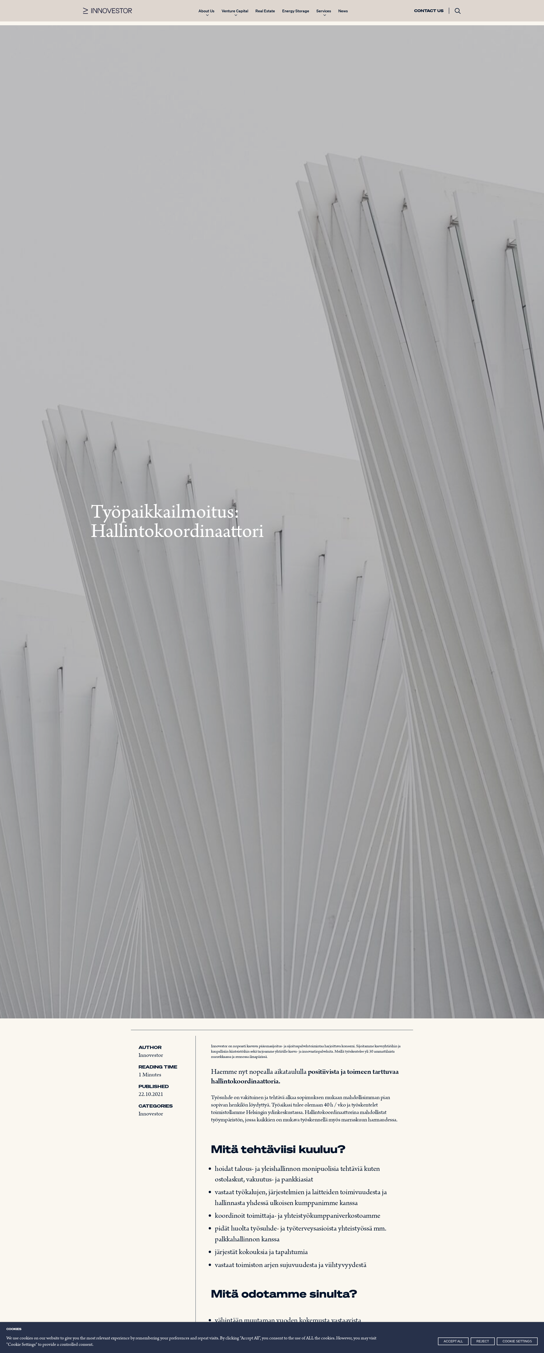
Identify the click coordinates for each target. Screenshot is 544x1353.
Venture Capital (235, 10)
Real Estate (265, 10)
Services (323, 10)
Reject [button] (482, 1341)
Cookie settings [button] (517, 1341)
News (343, 10)
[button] (458, 10)
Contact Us (428, 10)
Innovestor (151, 1055)
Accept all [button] (453, 1341)
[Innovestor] (107, 11)
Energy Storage (295, 10)
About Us (206, 10)
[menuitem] (206, 13)
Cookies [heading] (13, 1329)
